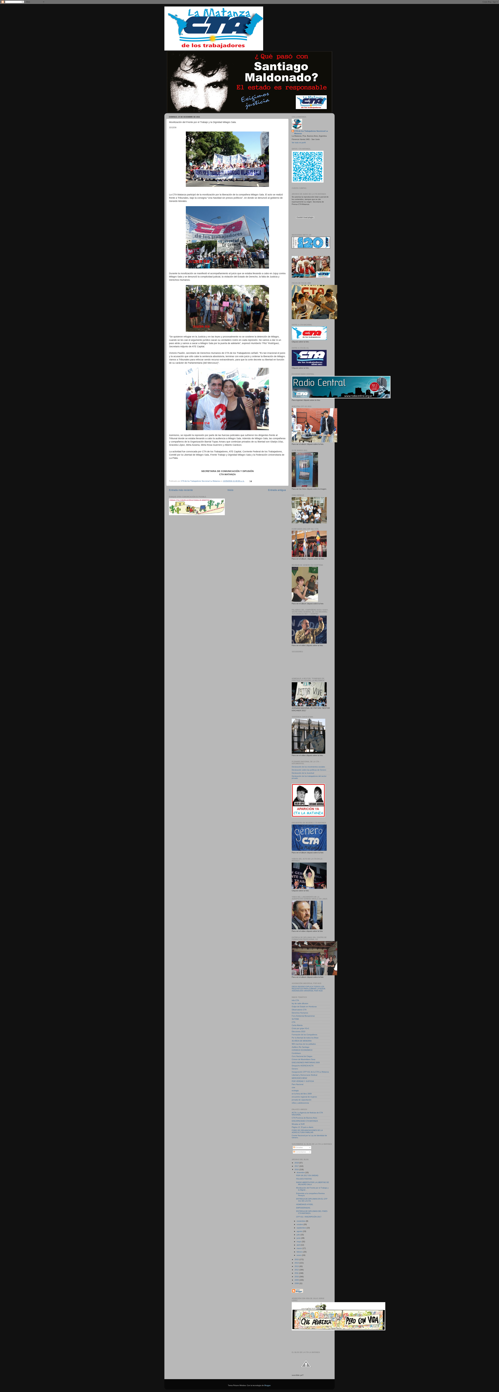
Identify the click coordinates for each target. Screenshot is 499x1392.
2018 (297, 1163)
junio (299, 1238)
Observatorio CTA (299, 1010)
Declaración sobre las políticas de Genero (309, 770)
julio (298, 1235)
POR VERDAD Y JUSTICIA (303, 1081)
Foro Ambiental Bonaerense (303, 1016)
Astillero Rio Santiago (300, 1047)
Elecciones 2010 (298, 1032)
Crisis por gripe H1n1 (300, 1028)
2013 (297, 1266)
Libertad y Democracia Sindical (304, 1075)
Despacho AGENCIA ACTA (302, 1066)
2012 (297, 1270)
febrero (300, 1252)
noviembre (301, 1221)
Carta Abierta (297, 1025)
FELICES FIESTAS (304, 1179)
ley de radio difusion (300, 1003)
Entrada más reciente (181, 490)
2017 (297, 1166)
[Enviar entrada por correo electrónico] (250, 481)
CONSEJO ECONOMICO (302, 1050)
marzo (299, 1248)
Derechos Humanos (300, 1013)
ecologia (295, 1091)
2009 (297, 1280)
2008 (297, 1283)
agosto (300, 1231)
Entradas (299, 1147)
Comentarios (300, 1152)
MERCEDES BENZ (299, 1078)
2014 (297, 1263)
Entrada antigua (277, 490)
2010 (297, 1277)
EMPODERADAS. (303, 1208)
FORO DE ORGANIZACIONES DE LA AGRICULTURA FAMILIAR (307, 1131)
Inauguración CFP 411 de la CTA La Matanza (310, 1072)
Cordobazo (296, 1053)
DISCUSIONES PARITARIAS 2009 (306, 1063)
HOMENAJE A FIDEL (304, 1204)
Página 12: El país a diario (302, 1127)
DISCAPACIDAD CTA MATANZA (305, 1121)
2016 (297, 1170)
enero (299, 1255)
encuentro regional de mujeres (304, 1097)
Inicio (230, 490)
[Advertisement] (360, 1341)
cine (293, 1087)
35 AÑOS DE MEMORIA (301, 1041)
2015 (297, 1259)
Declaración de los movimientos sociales (308, 767)
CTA (293, 1022)
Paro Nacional (297, 1084)
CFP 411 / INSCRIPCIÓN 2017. (309, 1217)
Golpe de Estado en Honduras (304, 1007)
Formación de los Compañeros (304, 1035)
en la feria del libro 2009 (302, 1094)
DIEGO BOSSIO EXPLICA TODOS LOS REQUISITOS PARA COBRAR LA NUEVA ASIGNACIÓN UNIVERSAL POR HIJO (308, 989)
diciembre (301, 1173)
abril (299, 1245)
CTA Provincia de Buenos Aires (304, 1118)
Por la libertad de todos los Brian (305, 1038)
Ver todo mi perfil (299, 143)
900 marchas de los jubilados (304, 1044)
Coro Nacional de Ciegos (302, 1056)
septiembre (301, 1228)
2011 (297, 1273)
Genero (295, 1069)
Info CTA (295, 1000)
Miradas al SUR (298, 1124)
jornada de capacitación (301, 1100)
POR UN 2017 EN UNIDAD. (307, 1175)
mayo (299, 1242)
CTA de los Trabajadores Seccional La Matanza (311, 132)
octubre (300, 1224)
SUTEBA (295, 1019)
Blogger (267, 1385)
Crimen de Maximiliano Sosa (303, 1059)
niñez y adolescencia (300, 1103)
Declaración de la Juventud (303, 773)
